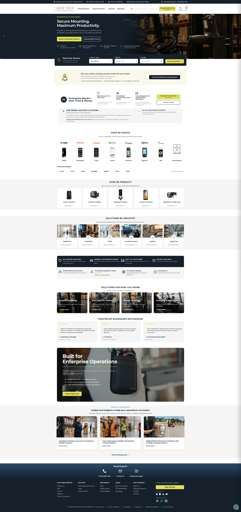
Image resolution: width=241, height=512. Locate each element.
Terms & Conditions (63, 496)
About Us (136, 486)
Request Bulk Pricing (92, 39)
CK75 (128, 171)
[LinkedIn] (163, 494)
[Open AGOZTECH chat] (236, 507)
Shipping (60, 494)
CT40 (117, 171)
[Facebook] (160, 494)
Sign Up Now (170, 487)
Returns (59, 491)
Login (80, 488)
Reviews (136, 494)
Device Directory (168, 507)
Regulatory (138, 507)
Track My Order (83, 491)
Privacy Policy (99, 507)
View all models (176, 171)
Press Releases (105, 491)
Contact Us (60, 486)
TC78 (62, 171)
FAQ (58, 488)
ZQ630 (106, 171)
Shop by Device (83, 9)
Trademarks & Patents (152, 507)
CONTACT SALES (168, 102)
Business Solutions (139, 488)
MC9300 (94, 171)
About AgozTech (72, 394)
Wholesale (119, 491)
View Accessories (173, 61)
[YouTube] (167, 494)
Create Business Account (86, 486)
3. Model (143, 57)
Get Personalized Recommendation (164, 77)
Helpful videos (104, 488)
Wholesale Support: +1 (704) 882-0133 (175, 1)
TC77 (72, 171)
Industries (120, 9)
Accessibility (127, 507)
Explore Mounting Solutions (69, 39)
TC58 (83, 171)
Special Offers (122, 488)
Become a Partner (122, 486)
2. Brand (117, 57)
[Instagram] (157, 494)
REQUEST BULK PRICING (168, 96)
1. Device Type (94, 57)
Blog (101, 486)
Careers (135, 491)
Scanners (111, 9)
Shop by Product (98, 9)
